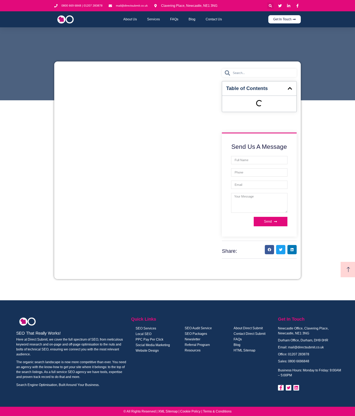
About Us (130, 19)
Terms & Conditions (217, 411)
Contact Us (214, 19)
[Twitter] (289, 388)
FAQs (174, 19)
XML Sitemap (168, 411)
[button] (270, 5)
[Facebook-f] (281, 388)
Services (153, 19)
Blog (192, 19)
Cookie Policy (190, 411)
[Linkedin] (296, 388)
